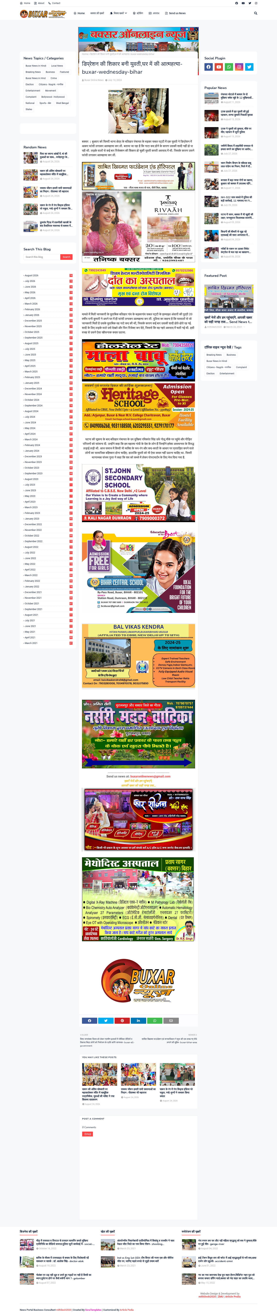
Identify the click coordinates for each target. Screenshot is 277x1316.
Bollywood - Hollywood (53, 97)
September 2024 (48, 405)
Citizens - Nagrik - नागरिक (51, 84)
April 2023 (48, 501)
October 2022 (48, 535)
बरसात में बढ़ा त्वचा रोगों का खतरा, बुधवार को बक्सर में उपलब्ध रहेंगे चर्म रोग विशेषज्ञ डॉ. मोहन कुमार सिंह (237, 182)
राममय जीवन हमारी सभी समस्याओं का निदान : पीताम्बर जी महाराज (55, 189)
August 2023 (48, 479)
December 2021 (48, 592)
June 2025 (48, 354)
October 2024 (48, 399)
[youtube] (243, 3)
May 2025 (48, 360)
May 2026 (48, 292)
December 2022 (48, 524)
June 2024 (48, 422)
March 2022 (48, 575)
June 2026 (48, 286)
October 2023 (48, 467)
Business (50, 72)
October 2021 (48, 603)
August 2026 (48, 275)
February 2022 (48, 580)
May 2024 (48, 428)
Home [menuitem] (81, 13)
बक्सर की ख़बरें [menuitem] (97, 13)
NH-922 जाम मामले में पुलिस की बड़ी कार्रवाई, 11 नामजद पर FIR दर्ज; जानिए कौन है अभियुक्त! (236, 199)
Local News (57, 65)
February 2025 (48, 377)
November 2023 (48, 462)
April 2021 (48, 637)
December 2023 (48, 456)
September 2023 (48, 473)
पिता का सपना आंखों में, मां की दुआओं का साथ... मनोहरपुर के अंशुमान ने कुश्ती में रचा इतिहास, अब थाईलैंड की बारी (55, 155)
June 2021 (48, 626)
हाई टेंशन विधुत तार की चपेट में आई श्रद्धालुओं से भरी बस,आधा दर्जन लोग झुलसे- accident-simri (227, 1259)
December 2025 (48, 320)
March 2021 (48, 643)
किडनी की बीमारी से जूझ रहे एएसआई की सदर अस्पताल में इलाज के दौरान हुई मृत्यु (234, 233)
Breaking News (33, 72)
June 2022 (48, 558)
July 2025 (48, 349)
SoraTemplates (93, 1309)
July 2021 (48, 620)
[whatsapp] (229, 67)
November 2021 (48, 597)
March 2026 (48, 303)
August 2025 (48, 343)
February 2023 (48, 513)
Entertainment (33, 90)
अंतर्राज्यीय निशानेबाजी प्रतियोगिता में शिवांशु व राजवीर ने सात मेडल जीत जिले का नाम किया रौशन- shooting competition (145, 1242)
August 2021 (48, 614)
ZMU (220, 1296)
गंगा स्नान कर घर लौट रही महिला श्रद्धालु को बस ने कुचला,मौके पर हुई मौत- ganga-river (227, 1242)
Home (27, 3)
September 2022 (48, 541)
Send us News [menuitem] (177, 13)
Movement (50, 90)
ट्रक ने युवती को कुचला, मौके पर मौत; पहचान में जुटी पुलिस (236, 130)
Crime (54, 78)
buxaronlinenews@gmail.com (150, 776)
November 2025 (48, 326)
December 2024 (48, 388)
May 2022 (48, 563)
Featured (64, 72)
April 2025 (48, 365)
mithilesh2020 (207, 1296)
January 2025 (48, 382)
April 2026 (48, 298)
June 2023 (48, 490)
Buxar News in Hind (36, 78)
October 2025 (48, 332)
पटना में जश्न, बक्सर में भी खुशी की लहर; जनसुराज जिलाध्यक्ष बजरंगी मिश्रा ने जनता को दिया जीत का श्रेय (237, 216)
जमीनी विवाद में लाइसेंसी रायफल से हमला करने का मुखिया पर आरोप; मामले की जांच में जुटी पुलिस (237, 147)
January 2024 (48, 450)
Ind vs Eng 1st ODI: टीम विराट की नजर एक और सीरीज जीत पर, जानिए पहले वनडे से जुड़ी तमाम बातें (145, 1259)
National (30, 103)
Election (30, 84)
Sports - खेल (45, 103)
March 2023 (48, 507)
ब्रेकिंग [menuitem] (140, 13)
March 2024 (48, 439)
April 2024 (48, 433)
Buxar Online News (93, 80)
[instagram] (255, 3)
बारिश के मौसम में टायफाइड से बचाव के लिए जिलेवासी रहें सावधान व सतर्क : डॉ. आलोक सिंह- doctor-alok (62, 1259)
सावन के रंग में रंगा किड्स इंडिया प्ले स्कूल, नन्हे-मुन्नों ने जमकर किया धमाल (56, 207)
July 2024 (48, 416)
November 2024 (48, 394)
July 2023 (48, 484)
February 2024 (48, 445)
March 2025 (48, 371)
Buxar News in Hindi (36, 65)
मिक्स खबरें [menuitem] (119, 13)
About (41, 3)
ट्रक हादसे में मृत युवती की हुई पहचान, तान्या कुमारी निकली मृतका (237, 113)
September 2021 (48, 609)
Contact (56, 3)
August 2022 (48, 547)
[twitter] (250, 3)
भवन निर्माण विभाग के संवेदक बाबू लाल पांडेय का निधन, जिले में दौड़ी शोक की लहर (236, 164)
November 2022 (48, 530)
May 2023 (48, 496)
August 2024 (48, 411)
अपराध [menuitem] (156, 13)
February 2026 (48, 309)
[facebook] (236, 3)
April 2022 (48, 569)
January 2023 (48, 518)
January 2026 (48, 315)
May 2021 (48, 631)
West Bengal (62, 103)
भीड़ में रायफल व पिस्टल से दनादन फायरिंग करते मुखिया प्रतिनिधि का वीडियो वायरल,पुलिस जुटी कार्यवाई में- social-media (64, 1242)
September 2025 (48, 337)
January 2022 (48, 586)
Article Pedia (233, 1296)
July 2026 (48, 281)
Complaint (31, 97)
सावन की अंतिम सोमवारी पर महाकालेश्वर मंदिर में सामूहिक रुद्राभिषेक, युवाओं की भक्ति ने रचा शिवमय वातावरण (56, 172)
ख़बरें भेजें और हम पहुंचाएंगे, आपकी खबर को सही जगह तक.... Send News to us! (228, 319)
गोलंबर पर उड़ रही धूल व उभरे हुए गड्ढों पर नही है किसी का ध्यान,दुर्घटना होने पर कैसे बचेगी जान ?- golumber (63, 1276)
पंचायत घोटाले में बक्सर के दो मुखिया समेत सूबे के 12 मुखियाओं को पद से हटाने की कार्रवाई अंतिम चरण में (236, 96)
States (29, 109)
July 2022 (48, 552)
